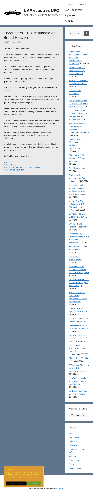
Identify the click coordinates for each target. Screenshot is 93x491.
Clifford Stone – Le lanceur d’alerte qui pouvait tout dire (77, 70)
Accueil (69, 4)
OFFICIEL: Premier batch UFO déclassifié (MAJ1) (78, 338)
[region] (24, 476)
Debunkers (73, 441)
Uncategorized (75, 468)
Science (72, 464)
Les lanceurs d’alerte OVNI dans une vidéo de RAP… (78, 103)
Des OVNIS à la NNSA (15, 170)
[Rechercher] (86, 33)
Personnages (74, 460)
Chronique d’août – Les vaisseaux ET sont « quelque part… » (79, 158)
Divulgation (74, 445)
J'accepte (34, 483)
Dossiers (82, 4)
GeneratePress (59, 488)
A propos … (71, 15)
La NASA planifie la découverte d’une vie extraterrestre (78, 381)
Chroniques (74, 437)
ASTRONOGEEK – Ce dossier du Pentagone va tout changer (79, 282)
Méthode (72, 456)
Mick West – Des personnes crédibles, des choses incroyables (79, 269)
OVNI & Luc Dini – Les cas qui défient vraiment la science (79, 368)
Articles (69, 20)
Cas (8, 162)
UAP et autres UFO (41, 10)
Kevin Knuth (11, 165)
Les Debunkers (73, 10)
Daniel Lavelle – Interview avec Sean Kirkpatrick (78, 178)
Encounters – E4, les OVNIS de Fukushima (23, 167)
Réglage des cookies (16, 483)
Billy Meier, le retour (77, 168)
